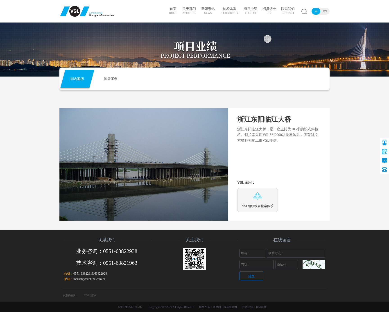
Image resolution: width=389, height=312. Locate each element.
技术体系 (229, 11)
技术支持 (247, 307)
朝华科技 (261, 307)
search (304, 11)
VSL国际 (90, 295)
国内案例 (77, 79)
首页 (173, 11)
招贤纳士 (269, 11)
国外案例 (111, 79)
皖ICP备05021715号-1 (131, 307)
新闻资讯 (208, 11)
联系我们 (288, 11)
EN (325, 11)
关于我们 (189, 11)
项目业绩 (250, 11)
